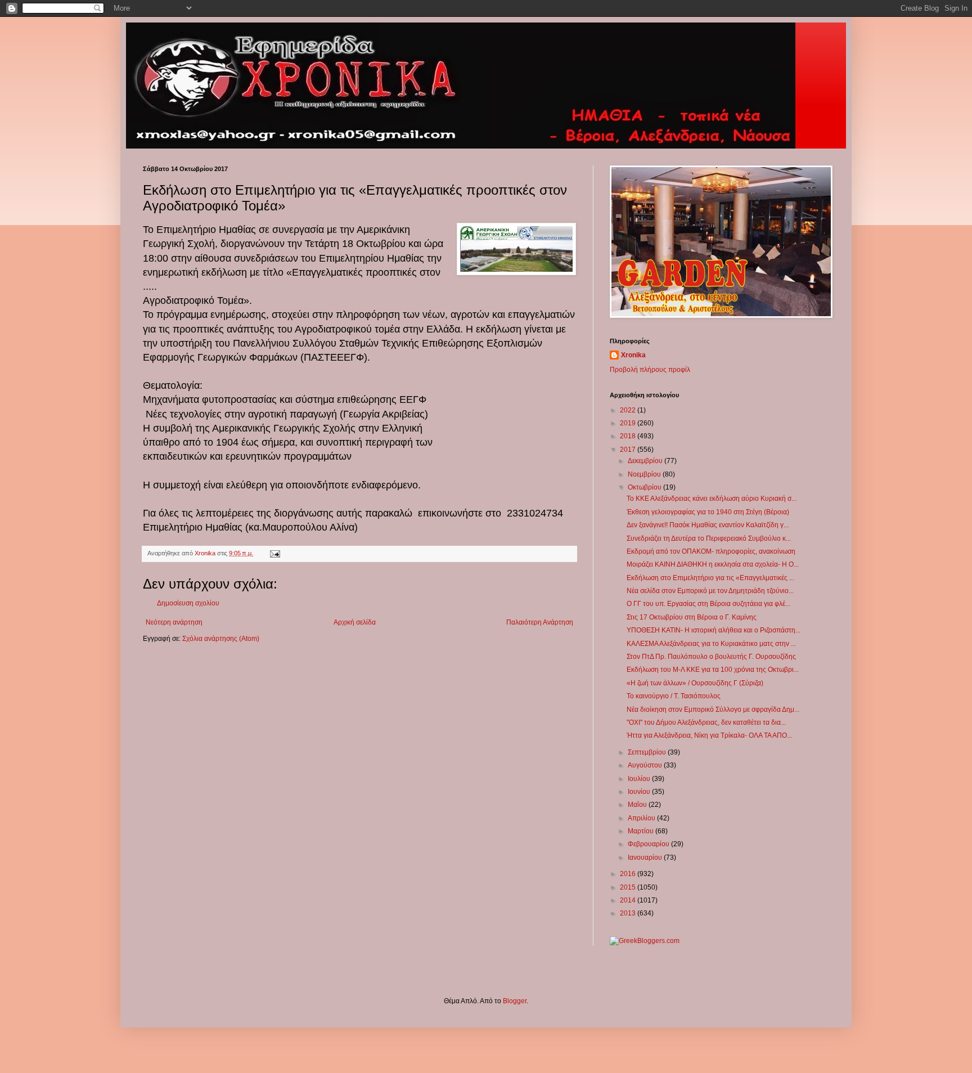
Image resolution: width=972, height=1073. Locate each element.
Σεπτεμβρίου (648, 752)
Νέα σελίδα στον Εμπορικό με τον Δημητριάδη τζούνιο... (710, 591)
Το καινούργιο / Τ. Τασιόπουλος (674, 696)
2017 (628, 450)
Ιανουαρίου (646, 857)
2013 (628, 913)
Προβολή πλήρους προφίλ (650, 370)
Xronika (633, 355)
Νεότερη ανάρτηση (174, 622)
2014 (628, 900)
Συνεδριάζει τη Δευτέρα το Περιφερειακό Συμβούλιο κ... (709, 538)
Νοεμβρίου (645, 474)
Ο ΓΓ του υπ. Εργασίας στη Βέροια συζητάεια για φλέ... (708, 604)
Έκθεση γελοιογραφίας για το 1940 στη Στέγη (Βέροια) (708, 512)
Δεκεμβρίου (646, 461)
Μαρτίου (641, 831)
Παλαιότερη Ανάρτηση (539, 622)
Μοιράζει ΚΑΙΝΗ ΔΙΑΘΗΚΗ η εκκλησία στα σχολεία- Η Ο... (713, 564)
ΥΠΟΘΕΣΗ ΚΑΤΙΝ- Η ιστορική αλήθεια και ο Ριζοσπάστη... (713, 630)
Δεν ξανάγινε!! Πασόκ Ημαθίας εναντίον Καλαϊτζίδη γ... (708, 525)
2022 (628, 410)
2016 (628, 874)
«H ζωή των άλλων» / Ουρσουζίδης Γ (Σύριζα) (695, 683)
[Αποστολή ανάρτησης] (274, 553)
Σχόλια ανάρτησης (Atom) (220, 639)
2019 (628, 423)
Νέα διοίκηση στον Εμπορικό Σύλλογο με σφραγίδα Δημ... (713, 709)
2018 (628, 436)
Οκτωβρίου (645, 487)
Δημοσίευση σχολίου (188, 603)
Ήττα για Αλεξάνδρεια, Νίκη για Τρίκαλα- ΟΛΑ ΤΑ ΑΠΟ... (709, 735)
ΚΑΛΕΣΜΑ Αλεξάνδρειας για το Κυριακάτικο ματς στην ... (711, 644)
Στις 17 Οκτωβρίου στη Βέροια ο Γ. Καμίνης (692, 617)
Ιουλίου (640, 779)
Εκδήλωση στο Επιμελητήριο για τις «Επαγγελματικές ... (710, 578)
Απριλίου (642, 818)
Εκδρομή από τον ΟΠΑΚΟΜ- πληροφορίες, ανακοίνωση (711, 551)
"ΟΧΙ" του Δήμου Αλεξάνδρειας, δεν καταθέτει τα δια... (706, 722)
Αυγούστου (646, 765)
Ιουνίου (640, 792)
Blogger (514, 1001)
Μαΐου (638, 805)
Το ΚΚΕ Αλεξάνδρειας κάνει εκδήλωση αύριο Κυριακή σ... (711, 498)
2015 (628, 887)
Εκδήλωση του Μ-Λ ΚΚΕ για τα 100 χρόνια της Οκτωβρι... (713, 670)
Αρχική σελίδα (355, 622)
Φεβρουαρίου (649, 844)
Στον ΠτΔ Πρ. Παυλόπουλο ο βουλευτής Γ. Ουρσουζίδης (711, 657)
